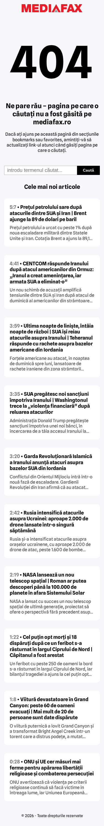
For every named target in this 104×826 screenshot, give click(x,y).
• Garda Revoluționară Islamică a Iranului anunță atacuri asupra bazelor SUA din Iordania (51, 462)
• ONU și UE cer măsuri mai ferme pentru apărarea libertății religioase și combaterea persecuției (52, 767)
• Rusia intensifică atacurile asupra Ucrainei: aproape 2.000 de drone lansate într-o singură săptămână (49, 522)
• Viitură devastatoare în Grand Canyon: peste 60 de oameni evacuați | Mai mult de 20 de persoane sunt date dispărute (49, 708)
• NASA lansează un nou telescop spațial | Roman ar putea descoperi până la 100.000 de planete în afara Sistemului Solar (48, 584)
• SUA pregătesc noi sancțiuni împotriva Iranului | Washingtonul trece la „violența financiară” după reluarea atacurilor (50, 403)
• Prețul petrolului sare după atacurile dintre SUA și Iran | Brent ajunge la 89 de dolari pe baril (48, 213)
